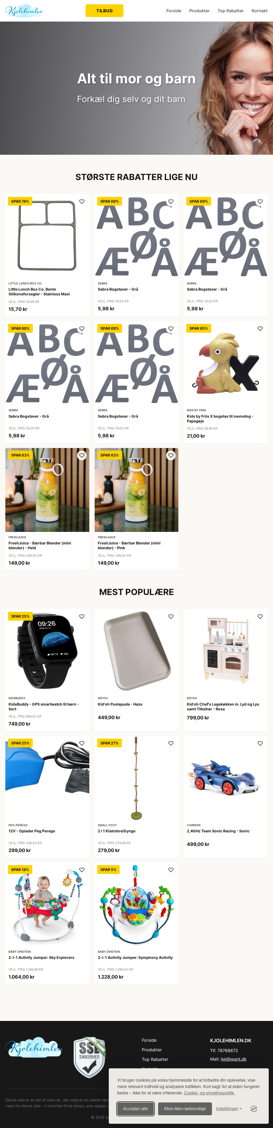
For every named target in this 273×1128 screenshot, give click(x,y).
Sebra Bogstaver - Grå (118, 289)
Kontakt (260, 10)
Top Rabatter (231, 10)
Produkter (199, 10)
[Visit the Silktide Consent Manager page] (253, 1108)
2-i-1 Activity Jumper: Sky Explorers (41, 957)
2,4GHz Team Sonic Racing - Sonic (218, 831)
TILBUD (104, 10)
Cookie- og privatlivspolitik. (209, 1093)
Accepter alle (135, 1108)
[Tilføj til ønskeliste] (82, 201)
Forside (173, 10)
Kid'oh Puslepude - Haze (120, 704)
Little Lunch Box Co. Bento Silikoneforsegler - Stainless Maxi (39, 291)
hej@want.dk (234, 1059)
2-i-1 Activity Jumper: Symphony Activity (135, 957)
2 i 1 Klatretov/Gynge (116, 831)
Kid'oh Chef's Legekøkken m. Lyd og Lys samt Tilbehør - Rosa (223, 706)
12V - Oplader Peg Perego (32, 831)
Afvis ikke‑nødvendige (185, 1108)
